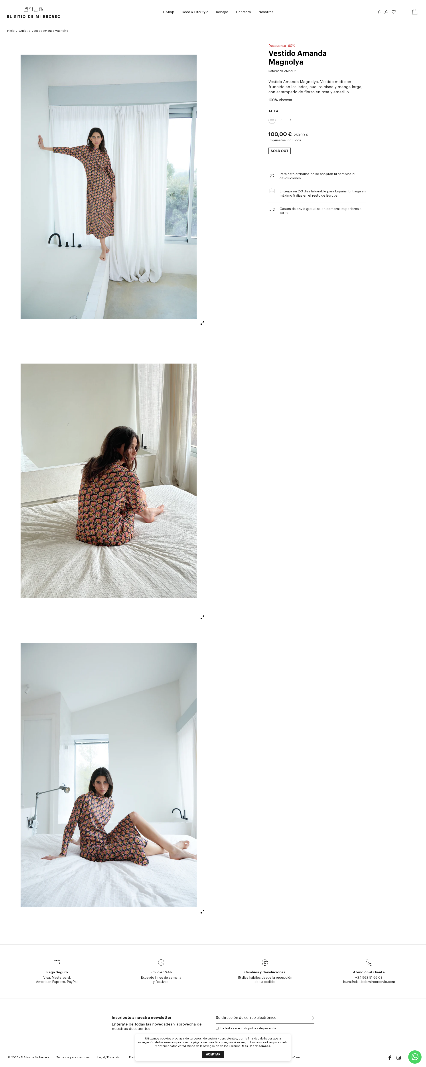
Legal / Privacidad (109, 1057)
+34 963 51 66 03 (369, 977)
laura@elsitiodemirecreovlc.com (369, 982)
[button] (168, 12)
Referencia (276, 70)
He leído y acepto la (249, 1028)
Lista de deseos (393, 12)
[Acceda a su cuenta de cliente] (386, 13)
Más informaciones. (256, 1046)
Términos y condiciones (73, 1057)
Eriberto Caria (291, 1057)
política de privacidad (263, 1028)
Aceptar (213, 1054)
